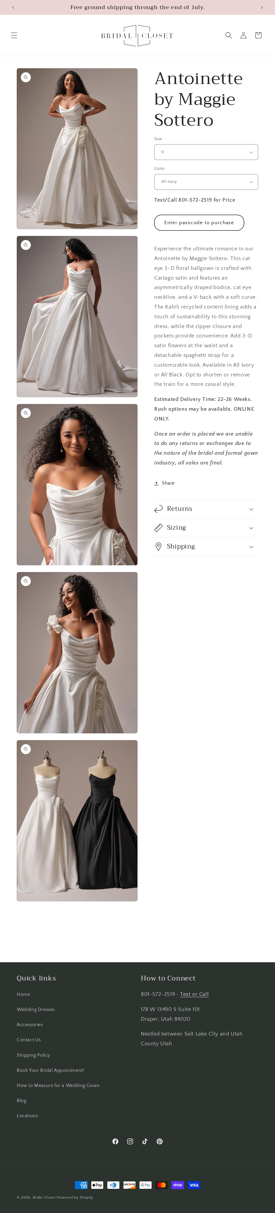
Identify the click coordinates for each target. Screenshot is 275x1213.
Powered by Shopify (75, 1198)
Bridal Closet (44, 1198)
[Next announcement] (262, 7)
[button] (14, 35)
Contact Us (29, 1040)
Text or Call (194, 994)
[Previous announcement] (13, 7)
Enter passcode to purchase (199, 223)
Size (158, 138)
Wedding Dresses (36, 1009)
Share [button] (168, 483)
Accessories (30, 1024)
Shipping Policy (33, 1055)
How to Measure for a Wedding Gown (58, 1085)
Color (159, 168)
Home (23, 994)
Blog (21, 1100)
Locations (27, 1116)
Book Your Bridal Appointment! (50, 1070)
